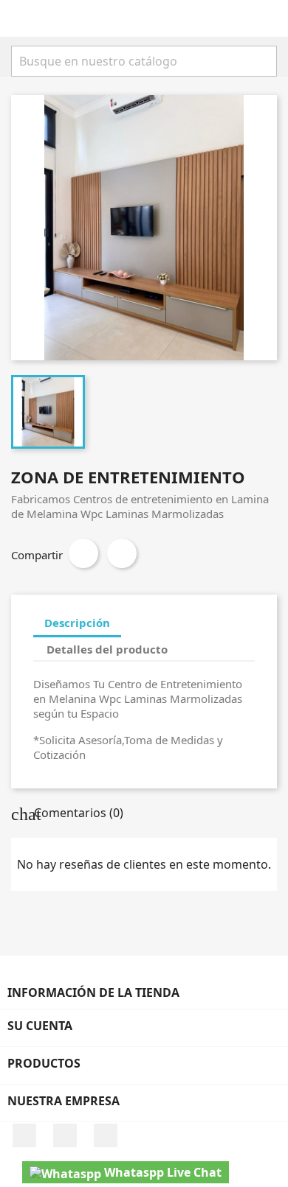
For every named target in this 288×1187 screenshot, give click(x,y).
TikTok (105, 1135)
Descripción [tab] (77, 622)
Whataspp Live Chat (161, 1172)
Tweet (122, 553)
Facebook (24, 1135)
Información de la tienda (93, 992)
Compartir (83, 553)
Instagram (65, 1135)
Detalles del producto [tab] (107, 649)
